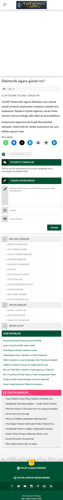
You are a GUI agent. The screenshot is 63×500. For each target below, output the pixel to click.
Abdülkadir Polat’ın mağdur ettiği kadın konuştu (29, 428)
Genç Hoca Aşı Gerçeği (17, 413)
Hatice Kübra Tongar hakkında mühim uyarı (27, 433)
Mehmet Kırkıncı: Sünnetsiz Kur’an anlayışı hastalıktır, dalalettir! (32, 408)
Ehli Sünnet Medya (31, 496)
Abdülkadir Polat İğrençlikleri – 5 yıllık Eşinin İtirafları (31, 403)
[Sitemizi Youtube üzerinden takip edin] (25, 486)
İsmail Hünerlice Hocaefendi (20, 438)
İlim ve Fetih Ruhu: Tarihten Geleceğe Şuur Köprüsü (28, 369)
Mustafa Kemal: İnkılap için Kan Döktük (22, 340)
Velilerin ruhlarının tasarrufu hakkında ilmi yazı (25, 364)
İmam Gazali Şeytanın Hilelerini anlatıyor (23, 384)
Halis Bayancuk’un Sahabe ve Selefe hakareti (25, 355)
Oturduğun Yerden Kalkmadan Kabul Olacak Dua (30, 423)
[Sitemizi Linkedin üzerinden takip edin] (44, 486)
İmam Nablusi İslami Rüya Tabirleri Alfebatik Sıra (29, 398)
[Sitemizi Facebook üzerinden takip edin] (12, 486)
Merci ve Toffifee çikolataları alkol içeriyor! (26, 418)
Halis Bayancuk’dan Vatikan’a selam (20, 350)
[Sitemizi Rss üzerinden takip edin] (50, 486)
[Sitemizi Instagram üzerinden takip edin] (31, 486)
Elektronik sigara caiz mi (19, 154)
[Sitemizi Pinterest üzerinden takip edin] (38, 486)
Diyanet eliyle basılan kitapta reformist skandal (26, 379)
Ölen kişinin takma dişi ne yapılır (21, 443)
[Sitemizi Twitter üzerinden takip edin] (18, 486)
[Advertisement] (31, 42)
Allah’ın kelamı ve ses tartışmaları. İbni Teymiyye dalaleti (30, 360)
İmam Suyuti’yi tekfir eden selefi (19, 345)
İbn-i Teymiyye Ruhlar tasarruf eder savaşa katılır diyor (29, 374)
